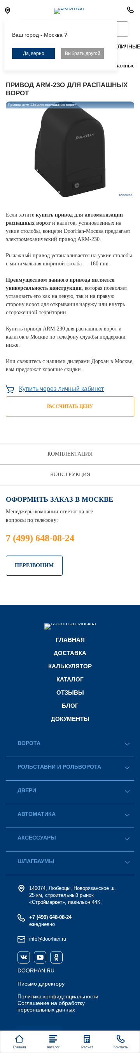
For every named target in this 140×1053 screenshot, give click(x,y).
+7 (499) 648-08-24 (50, 917)
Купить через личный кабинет (61, 388)
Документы (70, 719)
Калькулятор (70, 666)
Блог (70, 705)
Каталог (70, 679)
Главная (70, 640)
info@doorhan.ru (47, 939)
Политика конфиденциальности (58, 996)
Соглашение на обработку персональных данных (51, 1006)
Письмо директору (41, 984)
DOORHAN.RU (36, 970)
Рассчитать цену (70, 406)
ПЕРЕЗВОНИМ (34, 565)
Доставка (70, 653)
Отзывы (70, 692)
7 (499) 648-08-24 (40, 538)
